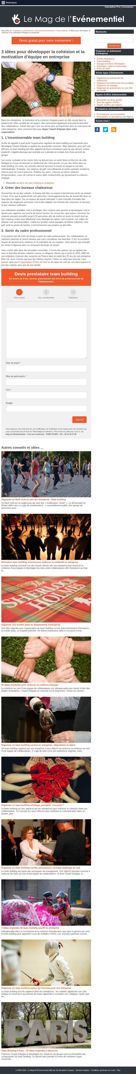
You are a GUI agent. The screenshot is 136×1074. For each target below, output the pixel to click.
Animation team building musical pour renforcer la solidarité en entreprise (39, 562)
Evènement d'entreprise (44, 31)
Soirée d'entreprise (105, 58)
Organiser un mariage (107, 85)
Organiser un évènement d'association (115, 83)
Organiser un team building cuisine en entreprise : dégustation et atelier (38, 745)
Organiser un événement (23, 31)
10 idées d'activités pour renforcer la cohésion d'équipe (29, 685)
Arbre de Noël (103, 68)
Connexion (127, 7)
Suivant (79, 419)
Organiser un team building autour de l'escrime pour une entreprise (36, 988)
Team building (61, 31)
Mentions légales (82, 1070)
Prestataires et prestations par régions (115, 116)
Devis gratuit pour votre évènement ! (46, 40)
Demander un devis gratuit (109, 100)
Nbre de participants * (16, 376)
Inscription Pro (112, 7)
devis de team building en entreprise (36, 183)
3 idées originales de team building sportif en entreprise (30, 928)
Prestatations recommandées (111, 114)
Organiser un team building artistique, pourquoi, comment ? (32, 805)
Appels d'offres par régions (109, 105)
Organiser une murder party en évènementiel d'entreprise (30, 624)
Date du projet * (13, 363)
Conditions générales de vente (103, 1070)
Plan (118, 1070)
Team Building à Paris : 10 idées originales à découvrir (29, 1050)
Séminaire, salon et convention (111, 66)
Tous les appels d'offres (108, 102)
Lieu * (8, 389)
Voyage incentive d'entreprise (111, 63)
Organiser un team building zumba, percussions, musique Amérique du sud (40, 868)
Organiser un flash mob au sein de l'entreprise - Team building (33, 499)
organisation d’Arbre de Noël (33, 262)
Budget (9, 403)
